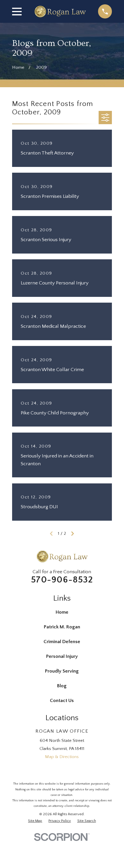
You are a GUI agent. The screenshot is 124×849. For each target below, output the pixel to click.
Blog (62, 685)
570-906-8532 (62, 580)
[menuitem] (35, 821)
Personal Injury (62, 656)
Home (62, 612)
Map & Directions (62, 756)
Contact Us (62, 700)
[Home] (60, 11)
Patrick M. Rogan (62, 627)
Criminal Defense (62, 641)
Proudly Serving (62, 671)
